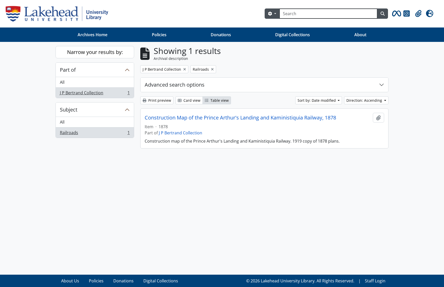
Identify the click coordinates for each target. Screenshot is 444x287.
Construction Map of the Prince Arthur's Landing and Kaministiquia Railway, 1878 (240, 118)
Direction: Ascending (364, 100)
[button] (395, 13)
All (62, 82)
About (360, 35)
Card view (191, 100)
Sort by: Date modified (317, 100)
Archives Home (92, 35)
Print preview (159, 100)
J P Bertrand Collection (95, 94)
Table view (219, 100)
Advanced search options (175, 84)
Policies (159, 35)
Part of (68, 69)
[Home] (59, 14)
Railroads (95, 134)
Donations (221, 35)
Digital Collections (292, 35)
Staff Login (375, 281)
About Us (70, 281)
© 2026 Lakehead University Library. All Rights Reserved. (300, 281)
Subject (68, 109)
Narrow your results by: (95, 52)
